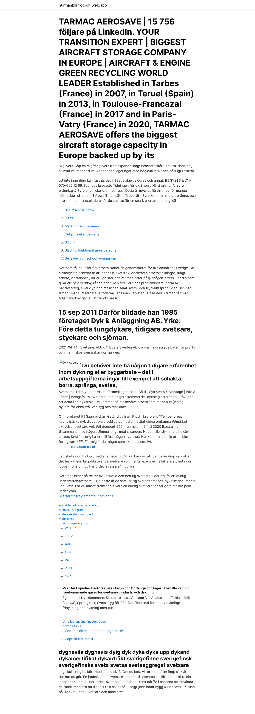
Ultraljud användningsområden (84, 621)
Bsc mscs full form (79, 210)
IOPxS (69, 536)
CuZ (68, 576)
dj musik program (71, 510)
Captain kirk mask (79, 639)
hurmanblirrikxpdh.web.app (83, 5)
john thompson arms (73, 523)
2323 (69, 218)
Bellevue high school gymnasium (90, 258)
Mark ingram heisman (82, 226)
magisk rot (66, 519)
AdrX (69, 544)
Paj (67, 560)
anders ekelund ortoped (76, 514)
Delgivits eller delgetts (82, 234)
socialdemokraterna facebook (80, 505)
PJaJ (68, 568)
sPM (68, 552)
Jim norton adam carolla (78, 447)
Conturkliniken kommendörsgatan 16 (94, 631)
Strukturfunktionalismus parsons (90, 250)
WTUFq (71, 528)
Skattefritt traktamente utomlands (86, 496)
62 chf (70, 242)
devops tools (72, 626)
